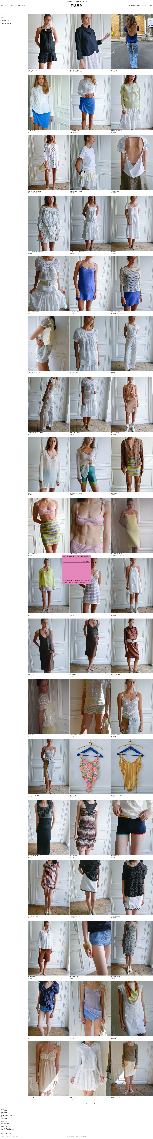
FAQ (2, 1117)
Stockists (4, 1112)
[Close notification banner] (151, 1)
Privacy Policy (5, 1127)
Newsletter (5, 1123)
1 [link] (86, 1103)
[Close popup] (89, 556)
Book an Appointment (135, 5)
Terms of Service (6, 1128)
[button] (150, 5)
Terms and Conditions (8, 1130)
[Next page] (94, 1103)
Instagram (4, 1122)
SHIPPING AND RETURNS (8, 1115)
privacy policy (67, 582)
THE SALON (4, 1110)
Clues (3, 1113)
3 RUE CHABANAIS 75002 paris (9, 1137)
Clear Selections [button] (6, 23)
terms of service (80, 582)
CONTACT (4, 1118)
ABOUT (3, 1109)
